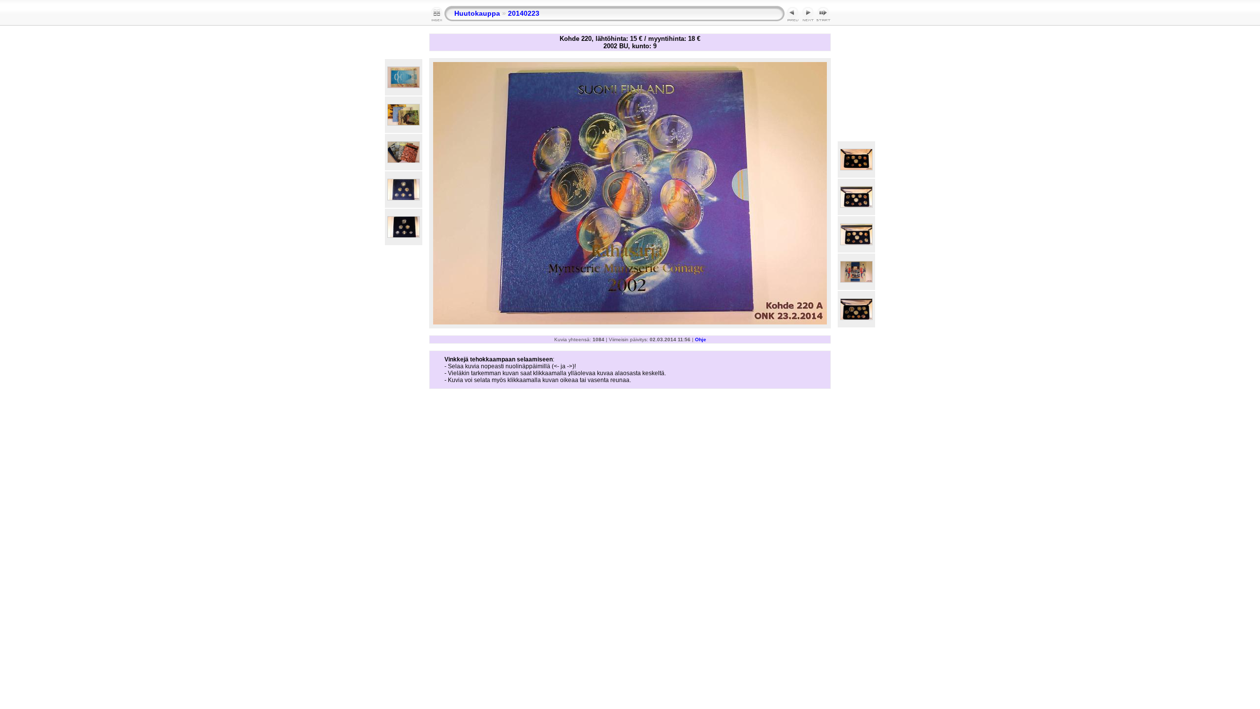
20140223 (523, 13)
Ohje (700, 339)
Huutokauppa (477, 13)
